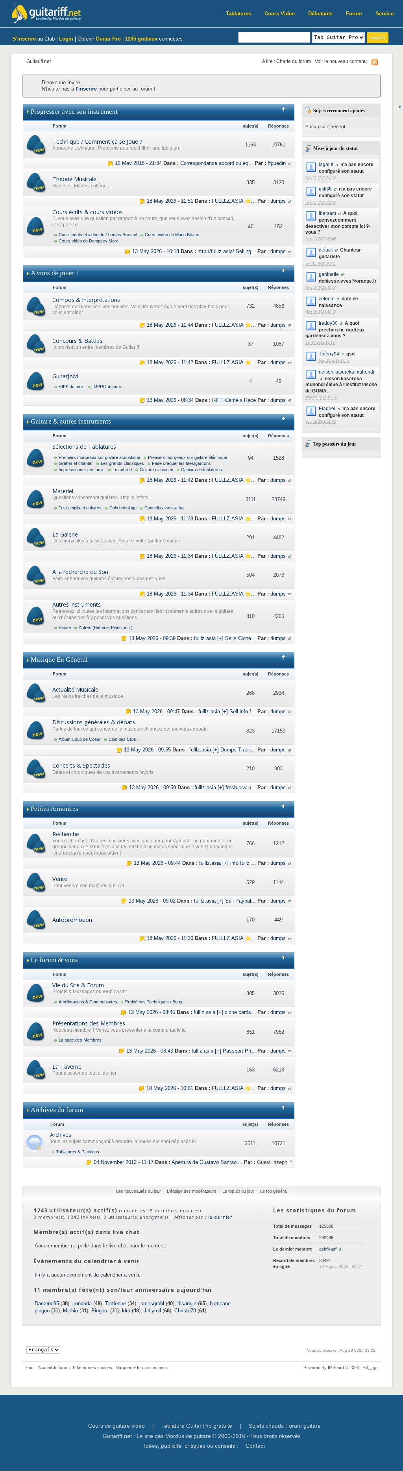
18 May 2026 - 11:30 (170, 938)
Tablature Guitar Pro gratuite (196, 1426)
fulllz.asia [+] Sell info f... (227, 711)
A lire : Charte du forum (286, 61)
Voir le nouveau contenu (341, 61)
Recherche (65, 834)
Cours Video (279, 14)
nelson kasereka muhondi (346, 371)
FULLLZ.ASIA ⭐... (234, 201)
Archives (60, 1134)
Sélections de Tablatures (84, 446)
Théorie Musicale (74, 179)
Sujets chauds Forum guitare (285, 1426)
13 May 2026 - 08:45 (151, 1012)
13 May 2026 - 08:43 (149, 1051)
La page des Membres (80, 1040)
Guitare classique (156, 469)
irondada (82, 1303)
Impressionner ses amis (82, 469)
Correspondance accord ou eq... (216, 163)
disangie (186, 1303)
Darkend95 (47, 1303)
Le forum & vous (54, 960)
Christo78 (185, 1311)
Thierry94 (329, 353)
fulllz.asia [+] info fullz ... (227, 863)
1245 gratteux (141, 39)
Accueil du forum (54, 1367)
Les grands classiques (122, 463)
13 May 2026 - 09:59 (152, 787)
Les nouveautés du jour (138, 1191)
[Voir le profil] (337, 164)
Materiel (62, 491)
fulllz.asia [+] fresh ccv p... (225, 787)
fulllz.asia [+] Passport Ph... (224, 1051)
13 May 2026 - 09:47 (156, 711)
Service (384, 14)
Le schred (122, 469)
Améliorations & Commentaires (88, 1001)
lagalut (326, 164)
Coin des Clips (122, 739)
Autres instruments (76, 604)
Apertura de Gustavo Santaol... (207, 1162)
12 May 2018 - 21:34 (138, 163)
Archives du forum (57, 1110)
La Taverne (66, 1066)
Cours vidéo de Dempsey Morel (89, 241)
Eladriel (327, 408)
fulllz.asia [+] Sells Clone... (225, 638)
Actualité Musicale (75, 689)
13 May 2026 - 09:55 (147, 750)
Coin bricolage (123, 507)
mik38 (325, 188)
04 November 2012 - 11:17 (123, 1162)
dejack (326, 249)
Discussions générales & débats (93, 722)
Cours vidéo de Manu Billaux (172, 234)
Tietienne (115, 1303)
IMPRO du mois (107, 386)
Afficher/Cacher (286, 112)
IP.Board (336, 1367)
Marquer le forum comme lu (141, 1367)
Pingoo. (100, 1311)
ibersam (327, 213)
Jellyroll (152, 1311)
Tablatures (238, 14)
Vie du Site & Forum (78, 985)
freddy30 (328, 323)
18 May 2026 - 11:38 (170, 519)
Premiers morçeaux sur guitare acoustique (99, 457)
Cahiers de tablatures (201, 469)
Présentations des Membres (88, 1023)
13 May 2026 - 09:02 (152, 901)
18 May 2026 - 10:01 (169, 1088)
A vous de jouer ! (54, 273)
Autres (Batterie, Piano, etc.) (106, 627)
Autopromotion (72, 919)
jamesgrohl (151, 1303)
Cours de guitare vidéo (116, 1426)
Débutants (320, 14)
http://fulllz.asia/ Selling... (227, 251)
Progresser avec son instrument (74, 111)
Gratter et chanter (76, 463)
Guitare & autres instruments (71, 421)
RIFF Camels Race (234, 400)
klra (126, 1311)
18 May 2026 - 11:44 (170, 325)
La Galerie (65, 534)
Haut (30, 1367)
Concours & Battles (77, 340)
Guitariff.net (38, 61)
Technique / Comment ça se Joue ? (97, 141)
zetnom (327, 298)
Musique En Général (59, 659)
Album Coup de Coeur (80, 739)
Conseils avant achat (164, 507)
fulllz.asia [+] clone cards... (225, 1012)
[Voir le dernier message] (110, 163)
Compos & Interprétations (86, 299)
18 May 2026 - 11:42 (170, 362)
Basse (65, 627)
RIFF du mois (72, 386)
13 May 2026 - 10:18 (155, 251)
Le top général (273, 1191)
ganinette (329, 274)
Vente (59, 879)
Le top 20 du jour (238, 1191)
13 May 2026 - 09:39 (152, 638)
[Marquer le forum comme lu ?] (35, 144)
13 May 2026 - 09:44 (157, 863)
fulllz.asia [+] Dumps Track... (222, 750)
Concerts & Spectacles (81, 765)
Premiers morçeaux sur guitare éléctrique (187, 457)
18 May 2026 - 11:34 (170, 556)
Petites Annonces (54, 808)
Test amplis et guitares (80, 507)
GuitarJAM (65, 376)
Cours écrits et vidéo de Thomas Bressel (98, 234)
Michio (70, 1311)
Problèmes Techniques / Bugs (153, 1001)
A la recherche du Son (80, 571)
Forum (354, 14)
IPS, (368, 1367)
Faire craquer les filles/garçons (181, 463)
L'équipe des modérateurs (191, 1191)
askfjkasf (327, 1249)
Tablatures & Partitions (77, 1151)
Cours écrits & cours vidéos (87, 212)
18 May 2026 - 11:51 (170, 201)
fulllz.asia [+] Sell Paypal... (225, 901)
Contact (255, 1446)
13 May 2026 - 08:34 (170, 400)
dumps (278, 201)
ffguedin (277, 163)
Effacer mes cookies (92, 1367)
